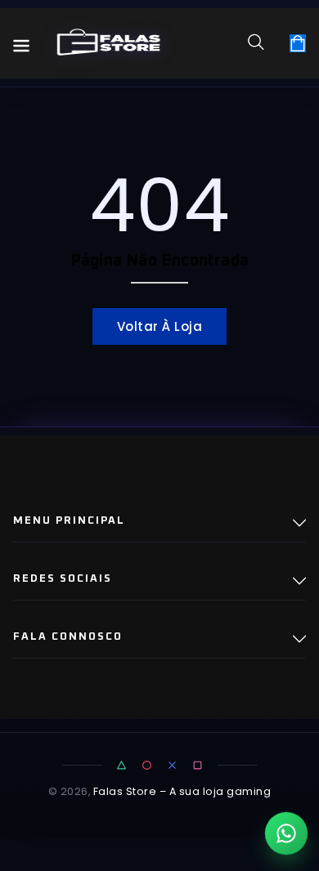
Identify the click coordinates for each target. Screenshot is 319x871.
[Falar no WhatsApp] (286, 833)
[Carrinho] (298, 43)
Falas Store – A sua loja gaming (182, 791)
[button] (261, 41)
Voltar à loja (160, 326)
